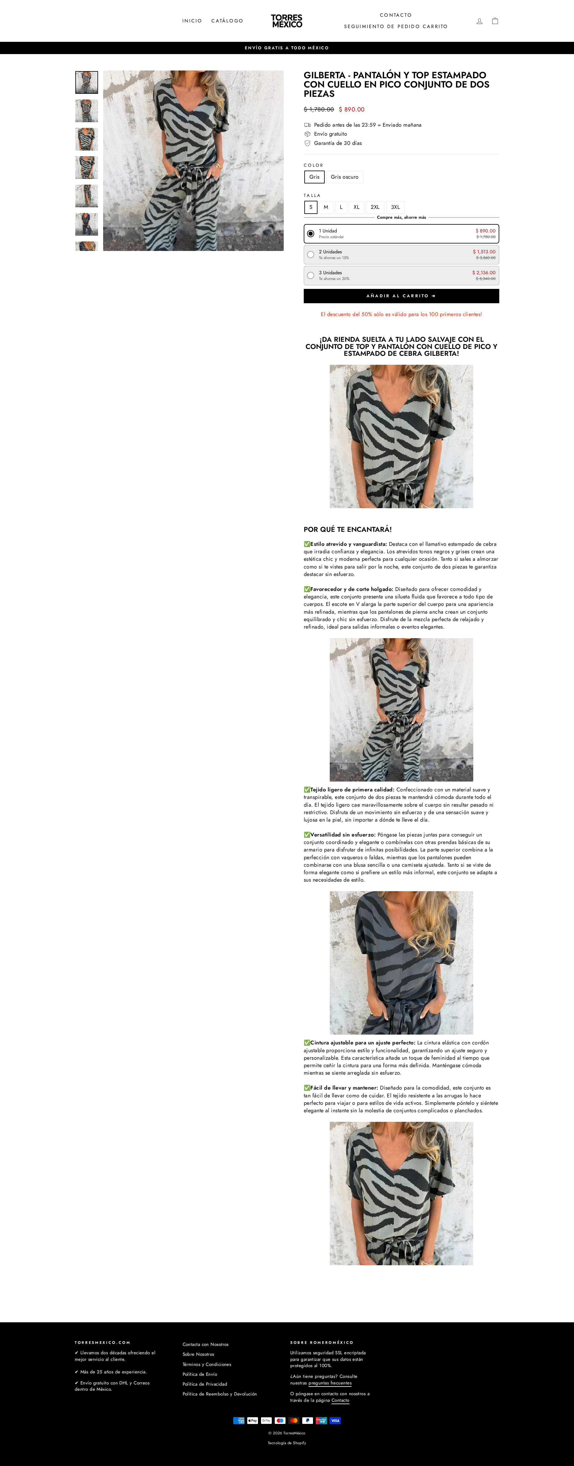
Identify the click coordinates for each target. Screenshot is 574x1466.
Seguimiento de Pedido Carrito (396, 26)
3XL (395, 207)
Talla (313, 195)
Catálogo (227, 20)
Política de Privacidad (205, 1384)
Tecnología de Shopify (287, 1443)
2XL (375, 207)
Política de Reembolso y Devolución (220, 1394)
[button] (402, 234)
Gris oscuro (345, 177)
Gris (314, 177)
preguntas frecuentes (330, 1383)
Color (314, 165)
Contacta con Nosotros (206, 1344)
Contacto (396, 15)
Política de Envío (200, 1374)
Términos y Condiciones (207, 1364)
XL (356, 207)
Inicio (192, 20)
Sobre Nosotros (198, 1354)
